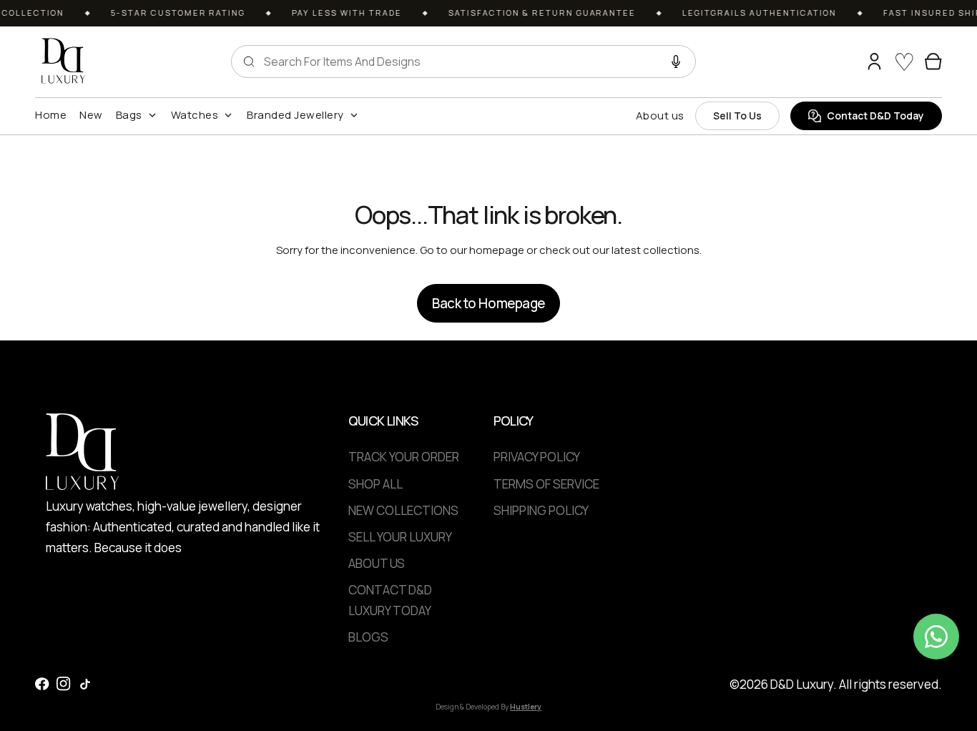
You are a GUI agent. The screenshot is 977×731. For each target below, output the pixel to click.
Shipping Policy (541, 510)
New (91, 114)
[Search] (846, 61)
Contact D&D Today (875, 115)
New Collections (403, 510)
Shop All (375, 484)
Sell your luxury (400, 537)
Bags (129, 114)
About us (660, 115)
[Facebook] (42, 684)
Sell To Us (737, 115)
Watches (195, 114)
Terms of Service (546, 484)
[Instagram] (64, 684)
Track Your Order (403, 456)
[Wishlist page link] (904, 61)
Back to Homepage (488, 303)
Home (51, 114)
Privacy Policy (537, 456)
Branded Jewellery (295, 114)
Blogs (368, 637)
